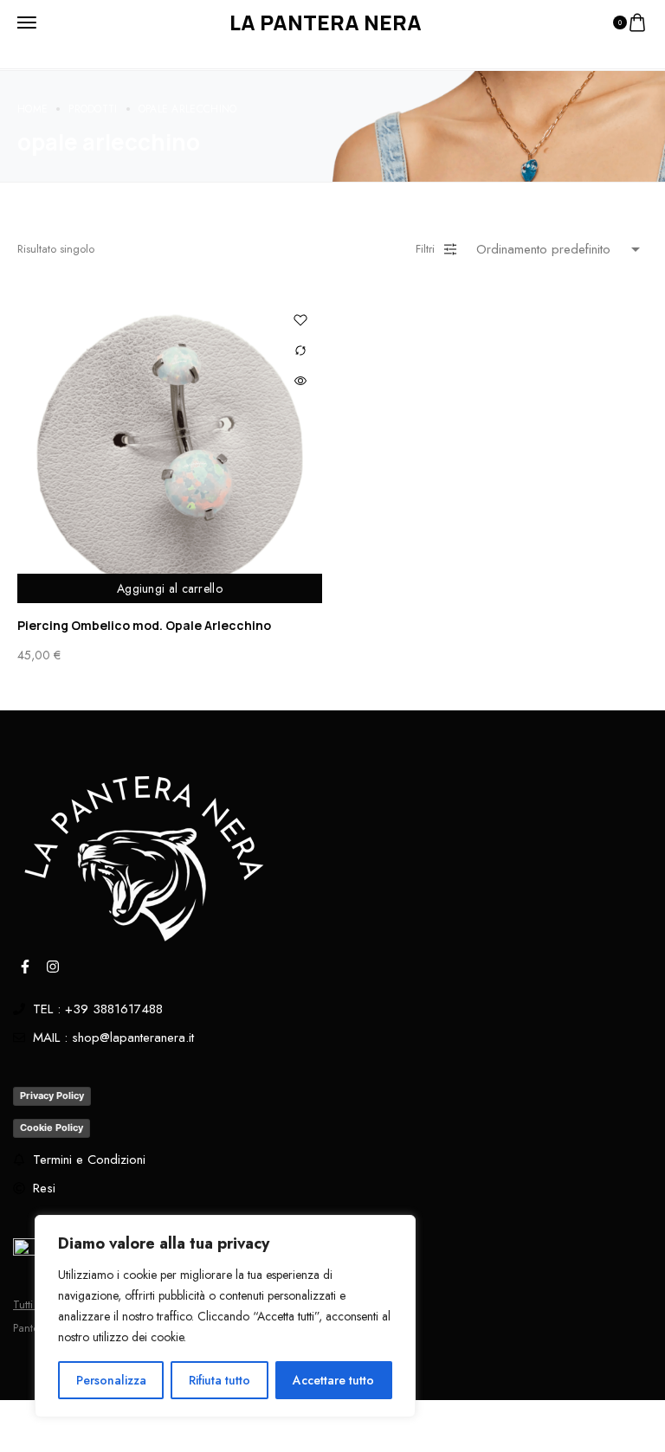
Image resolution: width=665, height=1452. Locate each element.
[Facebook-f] (25, 966)
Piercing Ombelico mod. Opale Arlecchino (144, 625)
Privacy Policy (52, 1095)
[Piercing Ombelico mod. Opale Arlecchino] (169, 451)
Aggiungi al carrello (170, 588)
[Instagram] (53, 966)
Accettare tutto (333, 1380)
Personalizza (111, 1380)
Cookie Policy (51, 1127)
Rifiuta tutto (219, 1380)
